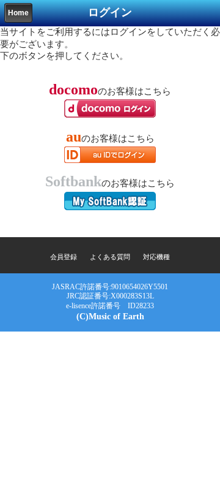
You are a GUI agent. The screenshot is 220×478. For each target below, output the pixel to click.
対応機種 (156, 256)
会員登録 (63, 256)
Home (18, 13)
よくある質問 (110, 256)
